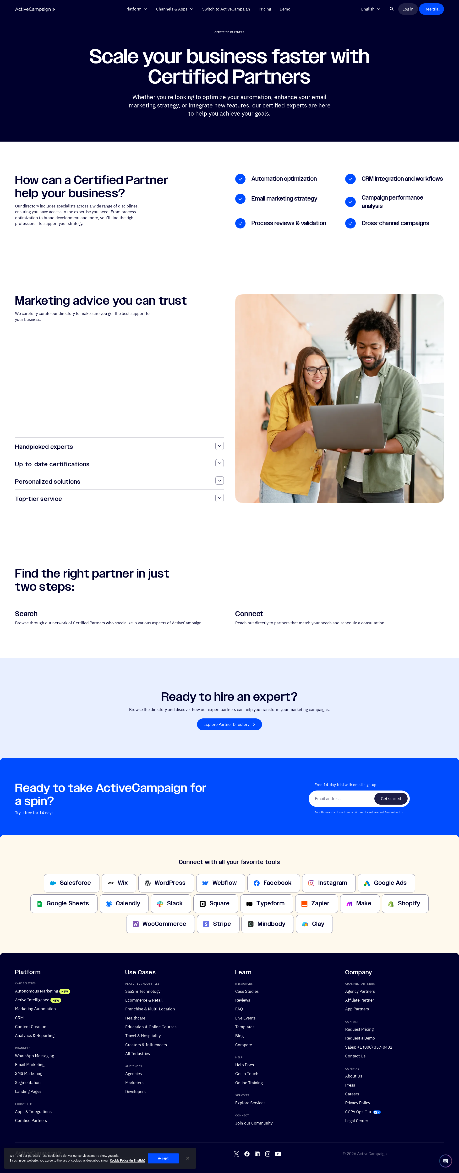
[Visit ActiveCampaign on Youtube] (278, 1154)
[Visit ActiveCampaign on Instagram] (268, 1154)
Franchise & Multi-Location (150, 1009)
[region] (100, 1158)
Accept (163, 1158)
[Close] (187, 1158)
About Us (353, 1076)
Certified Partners (31, 1120)
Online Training (249, 1082)
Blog (239, 1035)
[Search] (391, 9)
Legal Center (356, 1120)
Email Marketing (29, 1064)
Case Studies (247, 991)
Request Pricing (359, 1029)
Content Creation (30, 1026)
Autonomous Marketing (36, 990)
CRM (19, 1017)
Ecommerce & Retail (144, 1000)
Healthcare (135, 1017)
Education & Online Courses (150, 1027)
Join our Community (254, 1123)
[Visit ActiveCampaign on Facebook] (247, 1154)
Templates (244, 1027)
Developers (135, 1091)
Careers (352, 1094)
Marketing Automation (35, 1008)
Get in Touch (246, 1073)
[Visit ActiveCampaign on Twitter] (236, 1154)
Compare (243, 1044)
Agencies (133, 1073)
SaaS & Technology (142, 991)
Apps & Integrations (33, 1111)
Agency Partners (360, 991)
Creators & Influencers (146, 1044)
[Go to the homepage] (35, 9)
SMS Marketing (28, 1073)
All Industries (137, 1053)
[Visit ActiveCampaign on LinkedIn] (257, 1154)
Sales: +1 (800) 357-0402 (368, 1047)
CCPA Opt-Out (358, 1111)
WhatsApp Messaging (34, 1055)
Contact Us (355, 1056)
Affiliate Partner (359, 1000)
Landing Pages (28, 1091)
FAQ (239, 1009)
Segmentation (28, 1082)
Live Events (245, 1017)
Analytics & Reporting (35, 1035)
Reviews (242, 1000)
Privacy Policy (357, 1102)
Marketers (134, 1082)
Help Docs (244, 1064)
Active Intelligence (32, 1000)
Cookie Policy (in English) (127, 1160)
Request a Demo (360, 1038)
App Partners (357, 1009)
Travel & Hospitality (143, 1035)
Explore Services (250, 1102)
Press (350, 1085)
